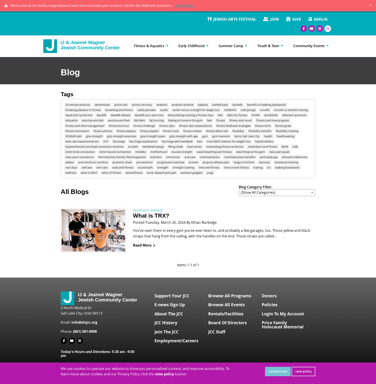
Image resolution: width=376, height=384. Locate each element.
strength (162, 167)
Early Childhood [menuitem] (191, 45)
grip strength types (153, 136)
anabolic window (182, 105)
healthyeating (285, 136)
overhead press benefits (239, 157)
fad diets (139, 120)
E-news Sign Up (169, 305)
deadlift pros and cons (149, 115)
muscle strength (181, 152)
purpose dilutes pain (216, 162)
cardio (164, 110)
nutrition (156, 157)
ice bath (133, 147)
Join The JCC (166, 332)
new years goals (279, 152)
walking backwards (287, 167)
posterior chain (122, 162)
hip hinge (119, 141)
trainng (258, 167)
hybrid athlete (264, 141)
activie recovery (142, 105)
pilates (69, 162)
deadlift (101, 115)
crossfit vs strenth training (291, 110)
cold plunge (248, 110)
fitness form (263, 126)
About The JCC (168, 314)
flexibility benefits (260, 131)
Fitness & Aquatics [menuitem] (149, 45)
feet (209, 120)
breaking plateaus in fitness (83, 110)
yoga (210, 173)
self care (87, 167)
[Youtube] (312, 28)
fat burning (156, 120)
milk (295, 147)
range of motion (243, 162)
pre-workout (144, 162)
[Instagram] (320, 28)
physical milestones (294, 157)
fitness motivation (77, 131)
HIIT (106, 141)
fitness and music (240, 120)
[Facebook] (303, 28)
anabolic (161, 105)
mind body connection (80, 152)
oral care (189, 157)
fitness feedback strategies (233, 126)
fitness (220, 120)
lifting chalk (175, 147)
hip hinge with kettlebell (177, 141)
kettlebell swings (153, 147)
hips (199, 141)
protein (193, 162)
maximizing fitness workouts (224, 147)
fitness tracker (192, 131)
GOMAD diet (73, 136)
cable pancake (146, 110)
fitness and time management (84, 126)
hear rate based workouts (82, 141)
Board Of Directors (227, 323)
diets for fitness (237, 115)
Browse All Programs (229, 296)
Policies (269, 305)
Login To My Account (283, 314)
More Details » (185, 5)
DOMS (256, 115)
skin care (102, 167)
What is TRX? (151, 215)
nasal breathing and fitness (214, 152)
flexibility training (287, 131)
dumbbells (271, 115)
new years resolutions (79, 157)
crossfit (265, 110)
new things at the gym (250, 152)
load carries (194, 147)
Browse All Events (226, 305)
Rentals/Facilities (225, 314)
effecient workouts (294, 115)
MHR (285, 147)
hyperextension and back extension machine (94, 147)
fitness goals (283, 126)
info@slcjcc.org (84, 322)
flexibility (238, 131)
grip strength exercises (121, 136)
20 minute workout (77, 105)
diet (220, 115)
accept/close (278, 371)
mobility (140, 152)
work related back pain (161, 173)
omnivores (173, 157)
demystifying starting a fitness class (190, 115)
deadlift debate (120, 115)
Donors (269, 296)
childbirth (230, 110)
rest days (71, 167)
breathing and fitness (119, 110)
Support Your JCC (171, 296)
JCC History (165, 323)
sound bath (145, 167)
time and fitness (209, 167)
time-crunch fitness (236, 167)
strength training (183, 167)
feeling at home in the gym (185, 120)
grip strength (94, 136)
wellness (70, 173)
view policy (303, 371)
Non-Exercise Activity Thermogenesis (122, 157)
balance (203, 105)
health (268, 136)
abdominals (102, 105)
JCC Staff (216, 332)
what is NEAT (89, 173)
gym (205, 136)
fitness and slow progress (272, 120)
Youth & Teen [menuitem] (268, 45)
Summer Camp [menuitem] (231, 45)
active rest (121, 105)
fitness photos (103, 131)
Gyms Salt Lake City (247, 136)
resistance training (286, 162)
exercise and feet (119, 120)
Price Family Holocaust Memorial (283, 325)
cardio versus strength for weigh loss (196, 110)
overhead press (210, 157)
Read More (142, 245)
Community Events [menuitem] (309, 45)
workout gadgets (192, 173)
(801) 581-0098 (85, 331)
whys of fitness (111, 173)
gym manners (221, 136)
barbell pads (220, 105)
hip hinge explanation (143, 141)
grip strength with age (184, 136)
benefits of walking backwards (266, 105)
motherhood (158, 152)
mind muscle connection (115, 152)
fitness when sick (217, 131)
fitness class (167, 126)
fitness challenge (144, 126)
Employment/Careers (176, 341)
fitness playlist (149, 131)
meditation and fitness (262, 147)
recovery (264, 162)
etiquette (71, 120)
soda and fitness (122, 167)
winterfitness (134, 173)
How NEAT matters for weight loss (229, 141)
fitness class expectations (195, 126)
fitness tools (171, 131)
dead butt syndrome (78, 115)
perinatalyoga (269, 157)
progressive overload (170, 162)
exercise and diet (93, 120)
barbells (237, 105)
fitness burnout (119, 126)
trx (269, 167)
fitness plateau (126, 131)
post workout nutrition (93, 162)
